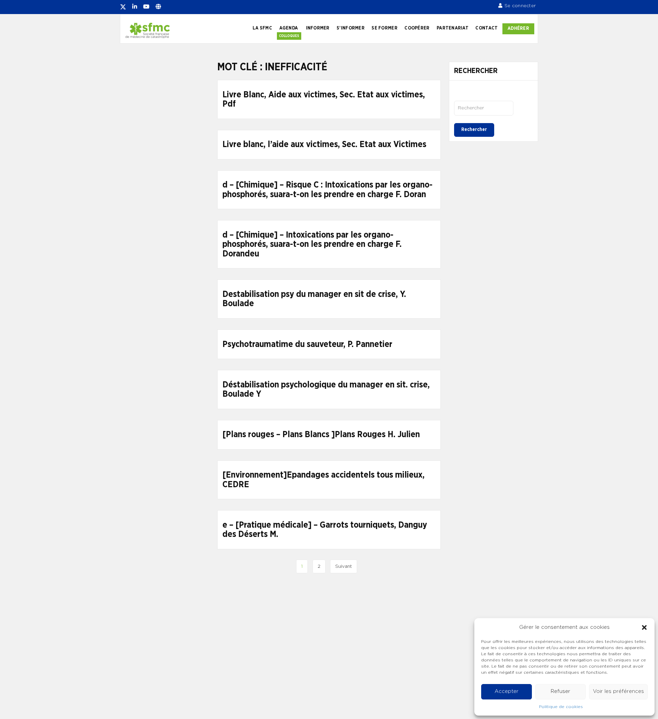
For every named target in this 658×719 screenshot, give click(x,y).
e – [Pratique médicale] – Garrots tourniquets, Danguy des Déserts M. (324, 530)
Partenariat (452, 28)
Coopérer (416, 28)
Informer (318, 28)
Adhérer (518, 28)
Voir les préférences (618, 691)
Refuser (560, 691)
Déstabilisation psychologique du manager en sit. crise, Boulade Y (326, 390)
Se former (384, 28)
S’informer (351, 28)
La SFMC (262, 28)
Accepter (507, 691)
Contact (486, 28)
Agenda (288, 28)
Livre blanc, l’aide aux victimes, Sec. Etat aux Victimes (324, 144)
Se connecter (520, 5)
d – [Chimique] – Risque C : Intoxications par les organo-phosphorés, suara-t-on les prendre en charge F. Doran (327, 190)
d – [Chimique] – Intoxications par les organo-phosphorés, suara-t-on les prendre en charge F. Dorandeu (312, 244)
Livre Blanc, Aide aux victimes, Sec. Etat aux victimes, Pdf (323, 100)
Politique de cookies (561, 707)
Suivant (343, 566)
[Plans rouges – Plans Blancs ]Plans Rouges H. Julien (321, 434)
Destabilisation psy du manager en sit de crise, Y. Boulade (314, 299)
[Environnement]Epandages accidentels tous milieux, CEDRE (323, 480)
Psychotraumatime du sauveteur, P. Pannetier (307, 344)
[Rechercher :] (483, 108)
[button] (644, 627)
